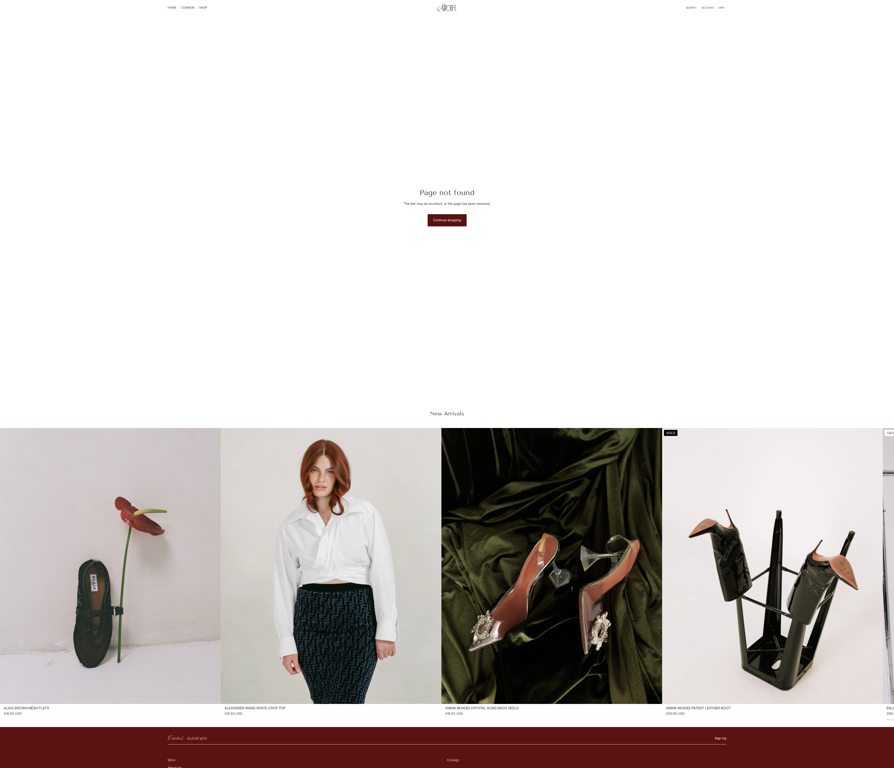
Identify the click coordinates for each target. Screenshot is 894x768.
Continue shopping (447, 220)
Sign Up (720, 738)
